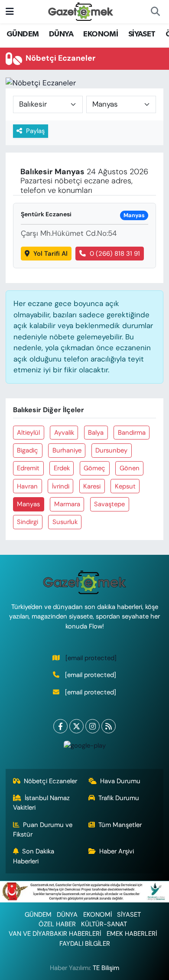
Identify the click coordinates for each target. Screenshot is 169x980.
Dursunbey (111, 450)
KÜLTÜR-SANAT (104, 924)
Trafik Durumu (118, 798)
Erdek (62, 468)
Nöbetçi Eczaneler (50, 781)
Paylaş (35, 131)
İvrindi (60, 486)
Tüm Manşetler (120, 824)
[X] (76, 726)
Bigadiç (27, 450)
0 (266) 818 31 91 (115, 253)
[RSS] (108, 726)
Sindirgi (27, 522)
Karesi (92, 486)
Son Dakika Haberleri (34, 856)
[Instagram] (92, 726)
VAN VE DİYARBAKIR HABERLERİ (55, 933)
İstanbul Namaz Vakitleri (41, 803)
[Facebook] (60, 726)
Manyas (28, 504)
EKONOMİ (100, 34)
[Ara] (155, 11)
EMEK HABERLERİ (132, 933)
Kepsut (125, 486)
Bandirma (132, 432)
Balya (96, 432)
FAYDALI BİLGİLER (84, 943)
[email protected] (91, 658)
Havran (27, 486)
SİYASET (142, 34)
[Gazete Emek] (80, 11)
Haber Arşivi (116, 851)
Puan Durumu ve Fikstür (43, 829)
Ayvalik (64, 432)
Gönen (130, 468)
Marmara (67, 504)
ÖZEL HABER (57, 924)
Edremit (28, 468)
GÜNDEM (22, 34)
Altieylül (28, 432)
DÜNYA (61, 34)
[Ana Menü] (10, 11)
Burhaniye (66, 450)
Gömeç (94, 468)
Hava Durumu (120, 781)
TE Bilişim (106, 968)
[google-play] (84, 747)
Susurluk (65, 522)
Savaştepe (109, 504)
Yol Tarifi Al (50, 253)
